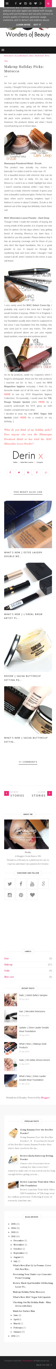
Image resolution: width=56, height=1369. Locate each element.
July (15, 1261)
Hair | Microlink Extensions (32, 1011)
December (19, 1240)
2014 (13, 1228)
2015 (13, 1224)
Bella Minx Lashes (27, 462)
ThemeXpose (27, 1361)
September (19, 1253)
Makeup (39, 56)
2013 (13, 1232)
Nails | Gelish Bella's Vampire (33, 995)
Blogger (45, 1097)
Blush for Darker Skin (24, 1311)
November (19, 1244)
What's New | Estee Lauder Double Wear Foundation (32, 1078)
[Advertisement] (28, 925)
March (17, 1323)
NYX (47, 56)
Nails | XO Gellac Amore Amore (34, 1060)
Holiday (9, 56)
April (16, 1319)
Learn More (23, 24)
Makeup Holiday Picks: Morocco (29, 1292)
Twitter (15, 462)
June (16, 1315)
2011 (13, 1336)
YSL (6, 61)
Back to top (43, 1365)
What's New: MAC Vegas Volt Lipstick (31, 1297)
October (18, 1248)
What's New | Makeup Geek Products (32, 1045)
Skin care (9, 976)
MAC (31, 56)
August (17, 1257)
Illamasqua (21, 56)
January (17, 1331)
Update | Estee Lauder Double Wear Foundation (34, 1029)
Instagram (40, 462)
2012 (13, 1236)
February (18, 1327)
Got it (37, 24)
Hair (6, 958)
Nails (6, 970)
